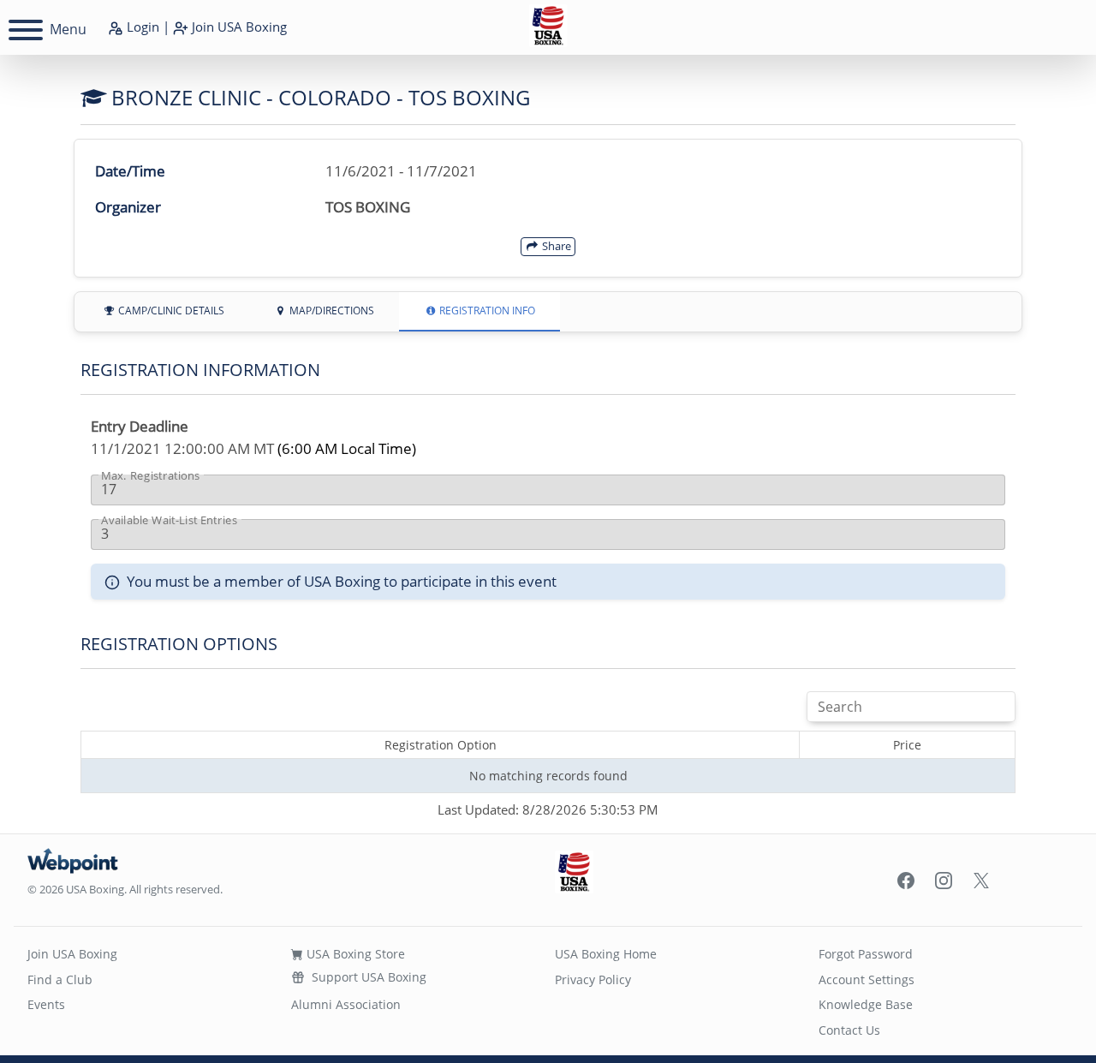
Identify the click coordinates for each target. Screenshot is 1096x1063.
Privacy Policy (593, 979)
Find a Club (59, 979)
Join (237, 26)
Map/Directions (330, 310)
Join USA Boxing (72, 954)
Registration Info (486, 310)
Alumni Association (346, 1004)
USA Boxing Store (354, 954)
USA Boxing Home (606, 954)
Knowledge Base (866, 1004)
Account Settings (866, 979)
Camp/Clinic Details (170, 310)
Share (555, 246)
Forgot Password (866, 954)
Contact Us (849, 1030)
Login (141, 26)
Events (46, 1004)
